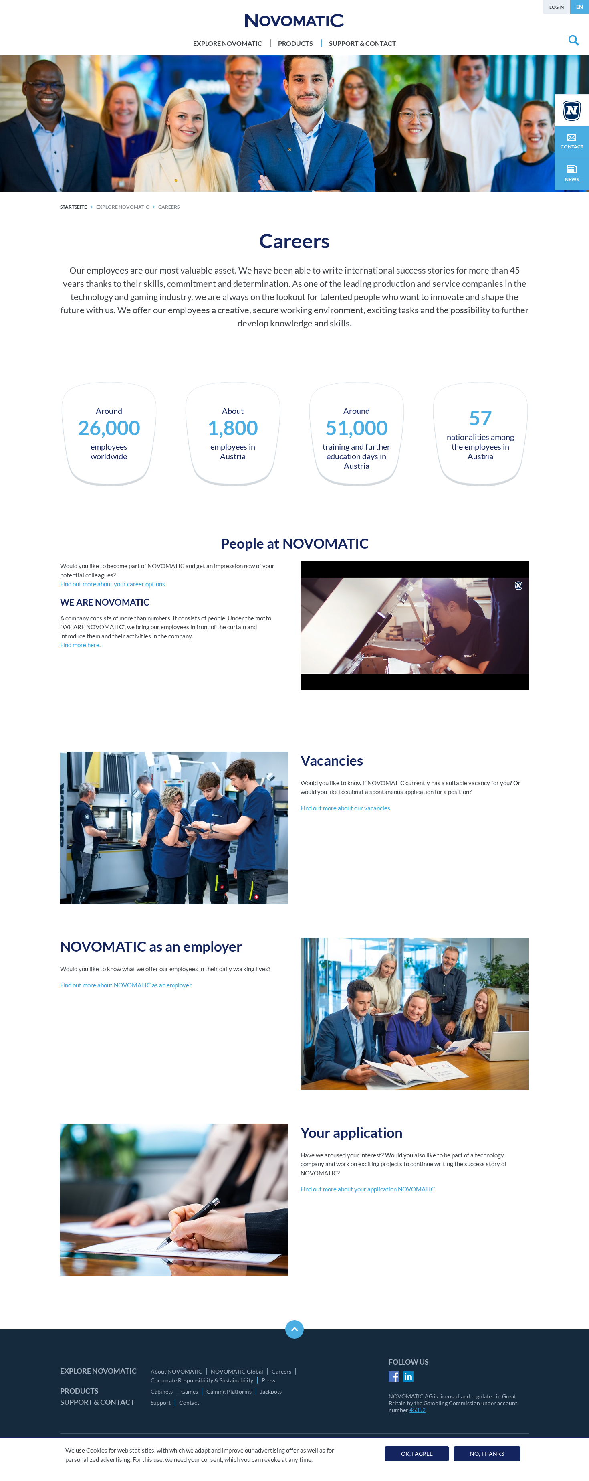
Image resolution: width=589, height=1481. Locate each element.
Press (268, 1380)
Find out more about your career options (112, 584)
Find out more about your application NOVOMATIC (368, 1189)
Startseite (73, 207)
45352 (417, 1409)
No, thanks (487, 1453)
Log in (556, 7)
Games (189, 1391)
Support (161, 1402)
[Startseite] (294, 20)
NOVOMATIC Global (237, 1371)
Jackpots (271, 1391)
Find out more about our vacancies (345, 808)
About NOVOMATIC (176, 1371)
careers (169, 207)
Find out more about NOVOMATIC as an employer (126, 985)
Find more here (79, 644)
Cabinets (162, 1391)
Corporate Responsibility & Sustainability (202, 1380)
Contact (189, 1402)
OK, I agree (417, 1453)
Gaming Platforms (229, 1391)
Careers (281, 1371)
